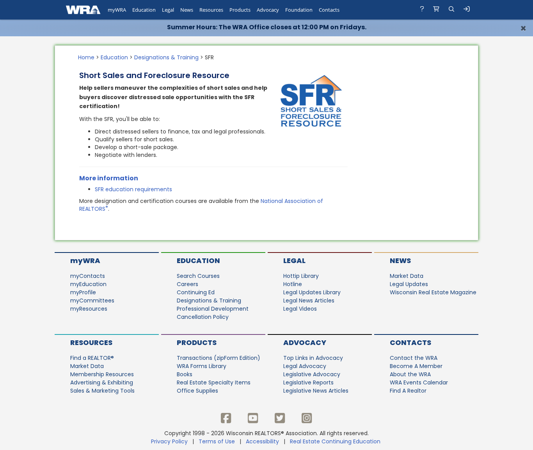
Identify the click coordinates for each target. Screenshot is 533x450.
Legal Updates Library (312, 292)
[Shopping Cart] (436, 10)
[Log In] (466, 10)
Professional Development (213, 309)
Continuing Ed (196, 292)
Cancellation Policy (203, 317)
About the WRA (410, 374)
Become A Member (416, 366)
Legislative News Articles (315, 391)
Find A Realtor (408, 391)
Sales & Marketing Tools (102, 391)
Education (114, 57)
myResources (88, 309)
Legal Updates (409, 284)
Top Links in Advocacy (313, 358)
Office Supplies (197, 391)
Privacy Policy (169, 441)
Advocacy (304, 342)
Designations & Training (166, 57)
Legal (294, 260)
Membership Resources (102, 374)
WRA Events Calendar (419, 382)
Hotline (292, 284)
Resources (91, 342)
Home (86, 57)
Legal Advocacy (304, 366)
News (400, 260)
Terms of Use (217, 441)
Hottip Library (301, 276)
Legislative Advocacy (311, 374)
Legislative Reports (308, 382)
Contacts (410, 342)
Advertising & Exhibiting (101, 382)
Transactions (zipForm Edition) (218, 358)
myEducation (88, 284)
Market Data (406, 276)
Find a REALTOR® (92, 358)
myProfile (83, 292)
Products (197, 342)
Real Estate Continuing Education (336, 441)
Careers (187, 284)
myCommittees (92, 300)
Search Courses (198, 276)
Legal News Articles (308, 300)
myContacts (87, 276)
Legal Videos (300, 309)
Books (184, 374)
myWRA (85, 260)
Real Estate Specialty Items (214, 382)
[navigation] (266, 10)
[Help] (422, 10)
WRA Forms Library (201, 366)
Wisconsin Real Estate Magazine (433, 292)
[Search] (451, 10)
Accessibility (262, 441)
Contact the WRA (413, 358)
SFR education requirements (133, 189)
